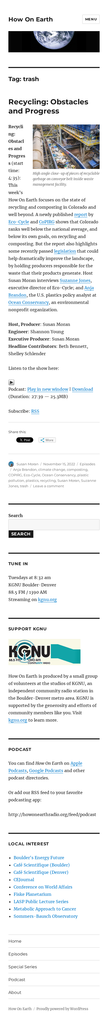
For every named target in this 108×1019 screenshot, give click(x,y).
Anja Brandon (25, 469)
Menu (91, 19)
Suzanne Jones (75, 280)
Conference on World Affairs (43, 887)
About (14, 992)
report (80, 214)
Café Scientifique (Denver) (41, 872)
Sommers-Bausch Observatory (46, 916)
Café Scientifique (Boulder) (42, 865)
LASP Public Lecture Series (41, 901)
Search (15, 515)
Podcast (16, 979)
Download (82, 389)
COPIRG (15, 475)
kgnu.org (47, 599)
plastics (32, 480)
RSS (35, 411)
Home (14, 941)
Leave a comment (48, 486)
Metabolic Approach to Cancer (45, 909)
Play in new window (47, 389)
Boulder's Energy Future (39, 857)
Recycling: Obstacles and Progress (48, 106)
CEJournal (24, 879)
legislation (65, 251)
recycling (48, 480)
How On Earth (30, 19)
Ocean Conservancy (28, 302)
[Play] (54, 382)
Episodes (87, 464)
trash (24, 486)
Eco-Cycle (18, 221)
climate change (51, 469)
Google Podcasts (46, 770)
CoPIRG (47, 221)
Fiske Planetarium (32, 894)
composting (77, 469)
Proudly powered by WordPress (62, 1009)
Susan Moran (28, 464)
